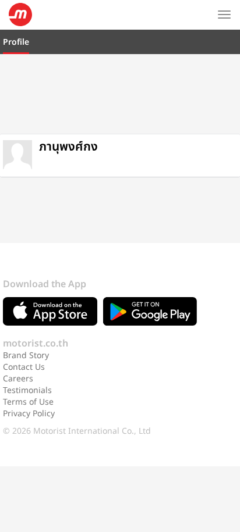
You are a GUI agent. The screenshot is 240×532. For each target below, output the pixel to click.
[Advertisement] (120, 92)
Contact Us (24, 367)
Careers (18, 379)
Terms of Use (28, 402)
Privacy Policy (29, 414)
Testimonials (27, 390)
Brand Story (26, 355)
